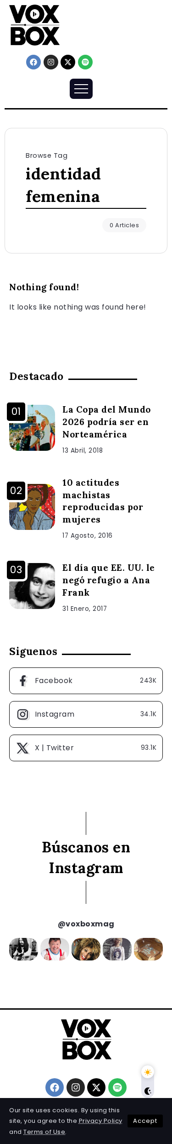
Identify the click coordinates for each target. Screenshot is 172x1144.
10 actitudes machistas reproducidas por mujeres (102, 501)
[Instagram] (51, 62)
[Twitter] (86, 748)
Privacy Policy (100, 1120)
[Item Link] (32, 428)
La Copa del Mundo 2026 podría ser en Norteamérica (106, 422)
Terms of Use (44, 1131)
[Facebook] (33, 62)
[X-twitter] (68, 62)
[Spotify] (85, 62)
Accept (145, 1120)
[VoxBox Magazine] (34, 24)
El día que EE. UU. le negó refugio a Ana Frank (108, 580)
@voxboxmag (86, 924)
